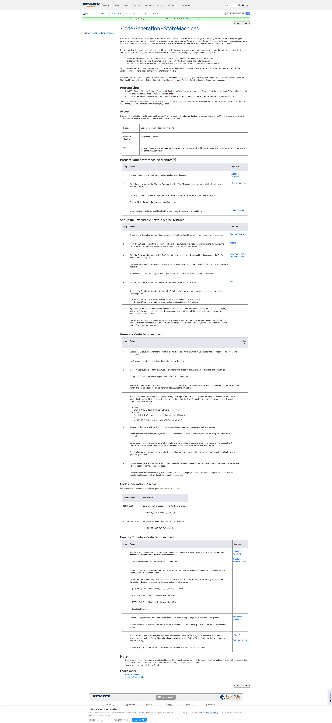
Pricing (116, 5)
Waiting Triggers (240, 640)
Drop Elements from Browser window (238, 255)
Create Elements (238, 183)
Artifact (233, 243)
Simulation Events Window (239, 560)
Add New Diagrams (235, 175)
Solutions (160, 5)
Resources (137, 5)
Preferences (95, 720)
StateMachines (237, 210)
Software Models (117, 14)
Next (245, 23)
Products (106, 5)
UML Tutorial (149, 5)
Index (93, 14)
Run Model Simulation (237, 618)
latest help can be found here (192, 19)
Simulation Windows (237, 552)
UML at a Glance (130, 704)
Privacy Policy (211, 713)
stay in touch (167, 697)
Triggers (236, 635)
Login (246, 6)
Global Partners (210, 704)
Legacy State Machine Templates (100, 33)
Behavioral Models (132, 14)
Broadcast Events (132, 675)
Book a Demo (330, 697)
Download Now (185, 5)
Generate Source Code (134, 677)
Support (126, 5)
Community (172, 5)
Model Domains (104, 14)
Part (232, 281)
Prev (238, 23)
